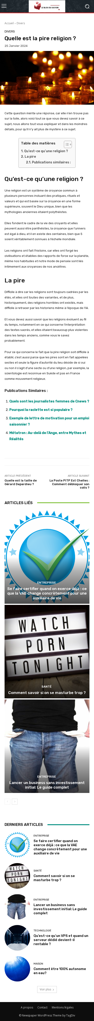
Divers (21, 23)
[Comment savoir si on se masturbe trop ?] (47, 651)
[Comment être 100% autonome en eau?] (17, 969)
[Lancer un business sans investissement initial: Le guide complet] (47, 746)
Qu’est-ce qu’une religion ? (46, 151)
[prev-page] (7, 802)
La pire (30, 157)
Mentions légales (62, 1007)
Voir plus (45, 989)
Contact (42, 1007)
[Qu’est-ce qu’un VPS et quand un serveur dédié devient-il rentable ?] (17, 938)
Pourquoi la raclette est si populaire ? (41, 410)
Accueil (9, 23)
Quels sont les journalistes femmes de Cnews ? (49, 401)
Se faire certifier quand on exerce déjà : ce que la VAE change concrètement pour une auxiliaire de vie (47, 593)
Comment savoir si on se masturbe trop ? (47, 692)
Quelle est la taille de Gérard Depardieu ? (21, 482)
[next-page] (15, 802)
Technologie (42, 930)
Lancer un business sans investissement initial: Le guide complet (47, 785)
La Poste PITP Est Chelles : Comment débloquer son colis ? (69, 484)
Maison (38, 964)
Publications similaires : (51, 162)
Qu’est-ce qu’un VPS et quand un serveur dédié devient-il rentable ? (61, 940)
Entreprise (46, 582)
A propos (27, 1007)
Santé (47, 686)
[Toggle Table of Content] (65, 144)
